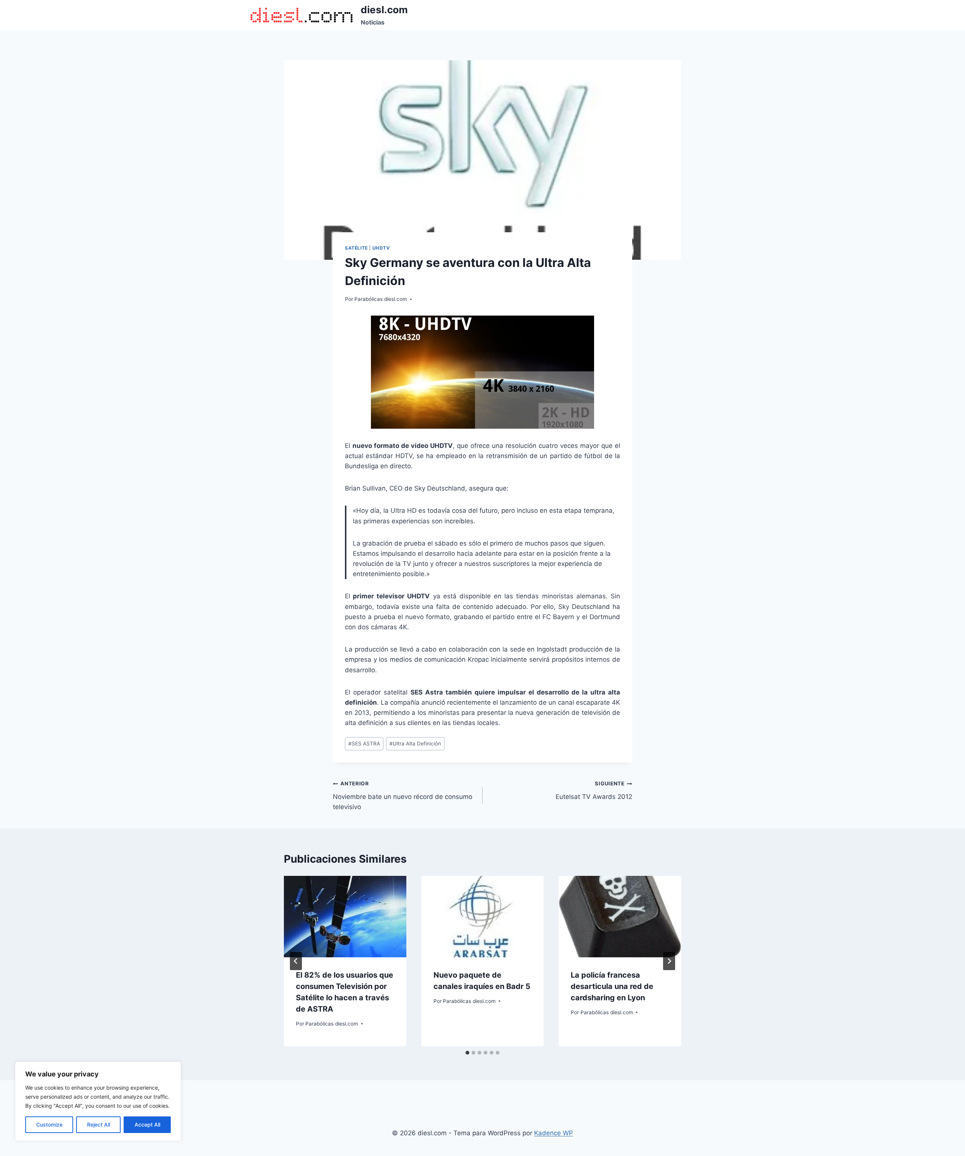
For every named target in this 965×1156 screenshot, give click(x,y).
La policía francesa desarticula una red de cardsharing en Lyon (612, 986)
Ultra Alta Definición (415, 744)
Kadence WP (553, 1133)
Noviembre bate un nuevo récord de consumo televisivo (402, 795)
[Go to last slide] (296, 961)
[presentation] (345, 916)
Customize (49, 1124)
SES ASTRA (364, 744)
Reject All (98, 1124)
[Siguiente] (669, 961)
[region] (98, 1101)
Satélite (356, 248)
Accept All (147, 1124)
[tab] (467, 1053)
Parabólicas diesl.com (380, 299)
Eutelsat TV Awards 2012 (594, 790)
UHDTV (381, 248)
